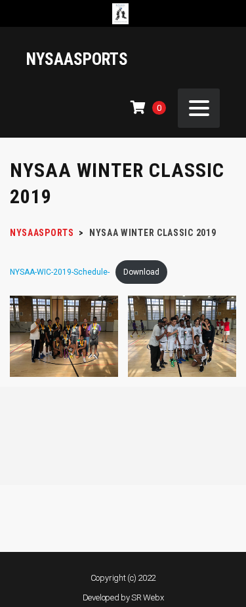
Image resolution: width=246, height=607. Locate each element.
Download (141, 272)
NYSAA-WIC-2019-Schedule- (60, 272)
